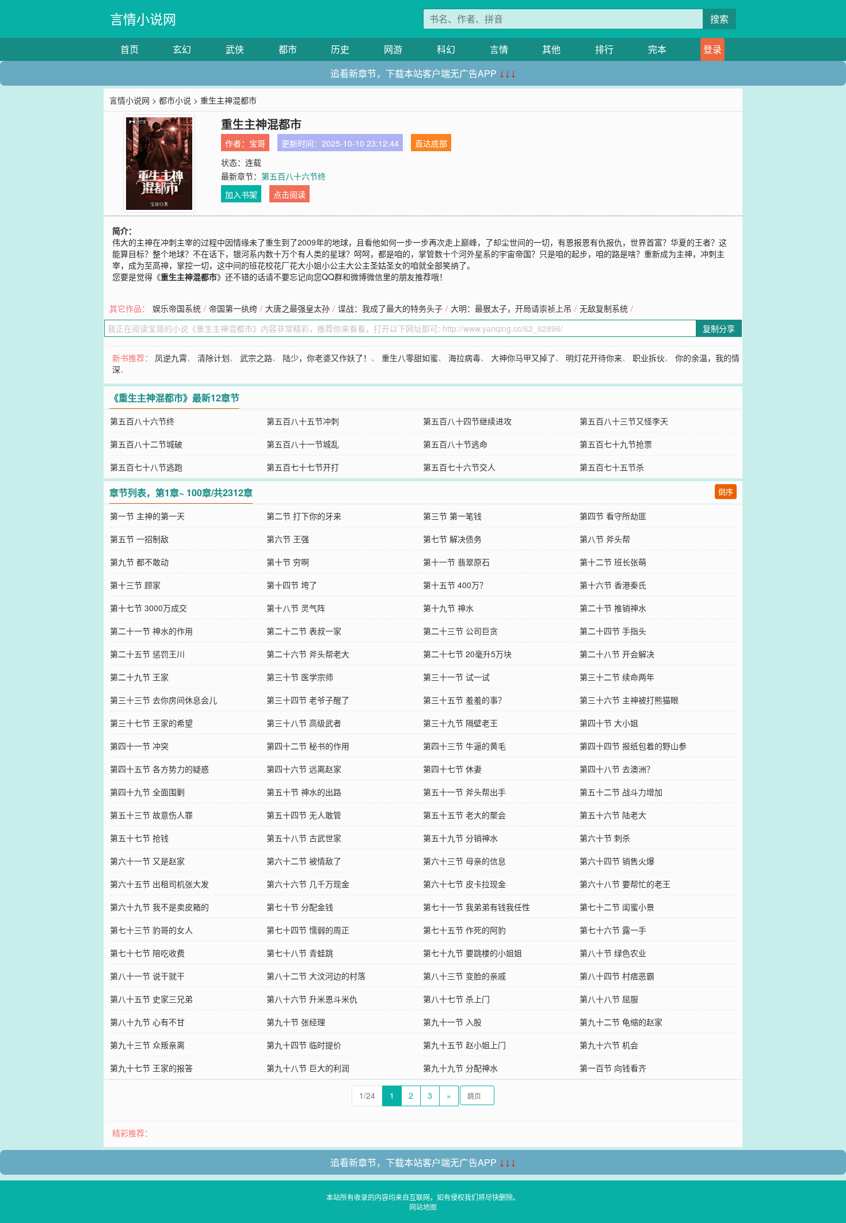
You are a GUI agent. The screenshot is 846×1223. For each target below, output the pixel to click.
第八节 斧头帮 (605, 539)
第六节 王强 (287, 539)
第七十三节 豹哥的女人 (151, 930)
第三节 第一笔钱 (452, 516)
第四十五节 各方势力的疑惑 (159, 769)
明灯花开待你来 (594, 357)
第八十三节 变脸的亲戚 (464, 976)
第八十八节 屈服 (609, 999)
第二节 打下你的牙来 (303, 516)
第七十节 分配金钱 (299, 907)
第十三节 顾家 (135, 585)
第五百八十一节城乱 (302, 444)
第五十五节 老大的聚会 (464, 815)
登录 (712, 49)
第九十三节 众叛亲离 (147, 1045)
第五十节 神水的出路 (303, 792)
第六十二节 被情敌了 (303, 861)
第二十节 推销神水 (613, 608)
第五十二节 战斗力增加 (621, 792)
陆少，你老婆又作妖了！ (327, 357)
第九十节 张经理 (295, 1022)
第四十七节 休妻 (452, 769)
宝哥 (257, 143)
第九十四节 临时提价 (303, 1045)
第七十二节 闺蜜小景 (617, 907)
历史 (340, 49)
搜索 (719, 18)
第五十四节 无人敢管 (303, 815)
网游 (393, 49)
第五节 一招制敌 (139, 539)
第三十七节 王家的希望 (151, 723)
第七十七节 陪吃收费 (147, 953)
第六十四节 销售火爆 (617, 861)
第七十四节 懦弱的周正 (307, 930)
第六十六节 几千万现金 (307, 884)
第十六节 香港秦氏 (613, 585)
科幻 (446, 49)
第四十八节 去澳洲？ (617, 769)
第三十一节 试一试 (456, 677)
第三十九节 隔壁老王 (460, 723)
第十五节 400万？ (455, 585)
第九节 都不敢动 (139, 562)
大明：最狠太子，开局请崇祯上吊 (511, 308)
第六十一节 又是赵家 (147, 861)
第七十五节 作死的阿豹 (464, 930)
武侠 (235, 49)
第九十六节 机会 (609, 1045)
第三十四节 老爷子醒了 (307, 700)
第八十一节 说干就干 (147, 976)
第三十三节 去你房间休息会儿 (163, 700)
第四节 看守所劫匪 (613, 516)
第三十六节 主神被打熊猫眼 (629, 700)
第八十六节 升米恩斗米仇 (311, 999)
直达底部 (431, 143)
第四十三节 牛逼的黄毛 (464, 746)
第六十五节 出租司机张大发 (159, 884)
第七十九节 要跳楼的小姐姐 (472, 953)
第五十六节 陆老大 (613, 815)
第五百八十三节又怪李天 (624, 421)
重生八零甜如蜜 (410, 357)
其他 (551, 49)
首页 (129, 49)
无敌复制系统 (604, 308)
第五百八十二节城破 (146, 444)
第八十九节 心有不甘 (147, 1022)
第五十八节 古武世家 (303, 838)
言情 (499, 49)
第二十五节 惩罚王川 (147, 654)
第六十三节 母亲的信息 (464, 861)
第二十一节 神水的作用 (151, 631)
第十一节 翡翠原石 (456, 562)
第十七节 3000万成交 (148, 608)
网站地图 (423, 1207)
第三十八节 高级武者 (303, 723)
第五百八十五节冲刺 (302, 421)
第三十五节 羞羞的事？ (464, 700)
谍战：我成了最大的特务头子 (390, 308)
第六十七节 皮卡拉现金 (464, 884)
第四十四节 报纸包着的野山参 (633, 746)
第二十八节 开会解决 (617, 654)
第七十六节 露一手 (613, 930)
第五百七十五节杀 (612, 467)
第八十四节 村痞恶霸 (617, 976)
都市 (288, 49)
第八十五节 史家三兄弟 (151, 999)
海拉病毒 (464, 357)
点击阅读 (289, 194)
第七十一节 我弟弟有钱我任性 (476, 907)
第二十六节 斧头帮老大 (307, 654)
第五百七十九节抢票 (616, 444)
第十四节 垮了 (291, 585)
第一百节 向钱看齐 (613, 1068)
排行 (604, 49)
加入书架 (241, 194)
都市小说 (175, 100)
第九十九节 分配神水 (460, 1068)
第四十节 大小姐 (609, 723)
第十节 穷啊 (287, 562)
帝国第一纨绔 (233, 308)
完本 (657, 49)
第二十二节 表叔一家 (303, 631)
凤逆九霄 (171, 357)
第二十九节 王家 (139, 677)
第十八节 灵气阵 (295, 608)
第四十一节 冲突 (139, 746)
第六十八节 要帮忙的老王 (625, 884)
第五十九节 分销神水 (460, 838)
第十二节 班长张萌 (613, 562)
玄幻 (182, 49)
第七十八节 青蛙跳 (299, 953)
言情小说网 (143, 18)
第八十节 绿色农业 (613, 953)
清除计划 (213, 357)
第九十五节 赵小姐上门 (464, 1045)
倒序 (725, 491)
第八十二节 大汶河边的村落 (315, 976)
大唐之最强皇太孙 (297, 308)
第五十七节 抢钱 (139, 838)
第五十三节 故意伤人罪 (151, 815)
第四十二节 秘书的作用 (307, 746)
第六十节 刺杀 (605, 838)
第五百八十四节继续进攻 (467, 421)
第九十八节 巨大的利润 (307, 1068)
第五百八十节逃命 (455, 444)
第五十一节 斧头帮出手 (464, 792)
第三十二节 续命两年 (617, 677)
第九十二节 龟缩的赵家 (621, 1022)
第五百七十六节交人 (459, 467)
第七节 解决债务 (452, 539)
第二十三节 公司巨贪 (460, 631)
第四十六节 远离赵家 (303, 769)
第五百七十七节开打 (302, 467)
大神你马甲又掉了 (523, 357)
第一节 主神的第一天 (147, 516)
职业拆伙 (648, 357)
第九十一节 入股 (452, 1022)
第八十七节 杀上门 (456, 999)
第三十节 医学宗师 (299, 677)
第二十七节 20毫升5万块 (467, 654)
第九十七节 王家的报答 (151, 1068)
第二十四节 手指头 (613, 631)
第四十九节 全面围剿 (147, 792)
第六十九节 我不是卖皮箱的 (159, 907)
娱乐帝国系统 (177, 308)
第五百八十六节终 (293, 176)
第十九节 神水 (448, 608)
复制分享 (719, 328)
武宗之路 (256, 357)
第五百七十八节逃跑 (146, 467)
